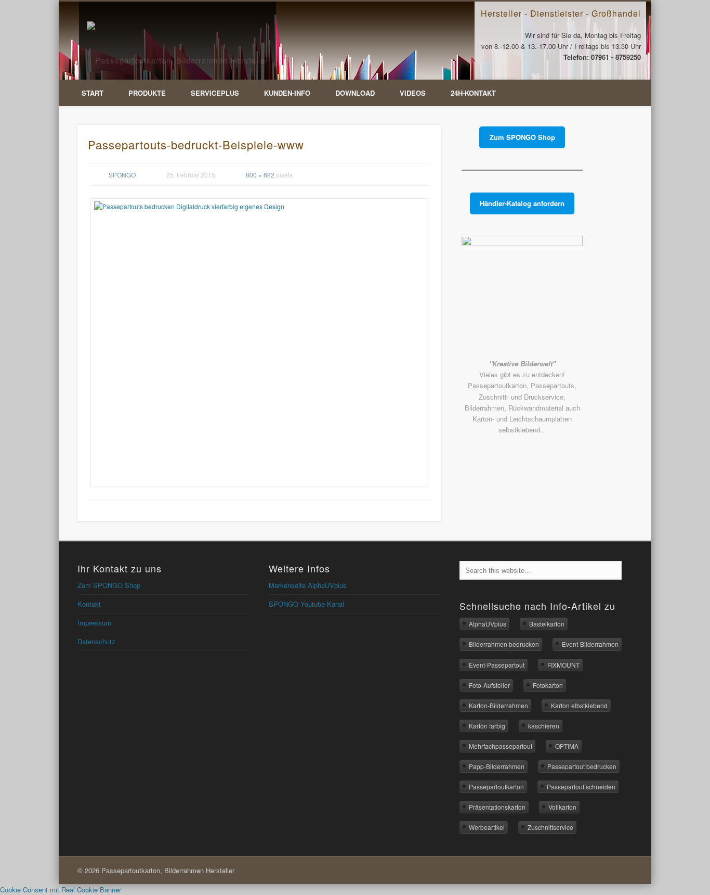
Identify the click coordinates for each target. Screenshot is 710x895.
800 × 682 (260, 174)
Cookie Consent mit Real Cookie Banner (60, 889)
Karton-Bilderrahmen (498, 705)
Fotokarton (548, 685)
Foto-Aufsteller (489, 685)
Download (355, 93)
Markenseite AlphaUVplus (308, 585)
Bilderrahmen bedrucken (504, 644)
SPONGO (122, 174)
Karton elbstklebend (579, 705)
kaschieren (543, 725)
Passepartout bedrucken (581, 766)
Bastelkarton (546, 623)
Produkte (147, 93)
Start (92, 93)
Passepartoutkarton (496, 786)
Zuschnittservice (550, 827)
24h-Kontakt (473, 93)
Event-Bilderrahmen (590, 644)
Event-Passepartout (496, 664)
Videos (413, 93)
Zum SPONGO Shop (108, 585)
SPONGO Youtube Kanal (306, 604)
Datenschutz (96, 641)
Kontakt (89, 604)
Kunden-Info (287, 93)
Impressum (94, 623)
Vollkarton (562, 806)
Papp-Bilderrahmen (496, 766)
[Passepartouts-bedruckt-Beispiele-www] (259, 342)
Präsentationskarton (497, 806)
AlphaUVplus (487, 623)
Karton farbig (487, 725)
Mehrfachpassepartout (500, 745)
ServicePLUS (215, 93)
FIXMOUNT (563, 664)
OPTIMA (566, 745)
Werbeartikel (487, 827)
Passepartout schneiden (581, 786)
